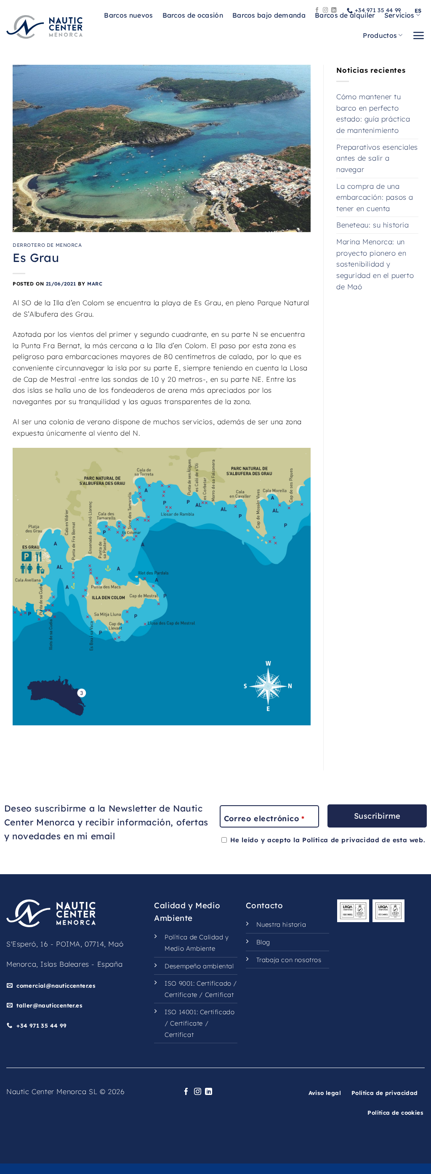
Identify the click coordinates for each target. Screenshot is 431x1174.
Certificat (219, 995)
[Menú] (418, 35)
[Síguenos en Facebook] (317, 10)
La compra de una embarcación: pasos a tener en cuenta (374, 197)
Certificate (181, 995)
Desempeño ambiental (199, 966)
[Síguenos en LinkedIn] (334, 10)
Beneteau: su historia (372, 224)
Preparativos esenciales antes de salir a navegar (377, 158)
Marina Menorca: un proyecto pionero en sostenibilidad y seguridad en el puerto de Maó (375, 264)
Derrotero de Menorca (47, 245)
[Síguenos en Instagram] (325, 10)
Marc (94, 283)
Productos (380, 35)
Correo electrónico (264, 818)
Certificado (214, 983)
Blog (263, 942)
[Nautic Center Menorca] (44, 27)
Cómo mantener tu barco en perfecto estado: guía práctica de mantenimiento (373, 113)
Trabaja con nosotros (289, 960)
